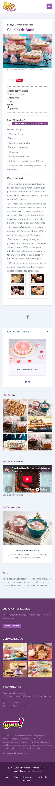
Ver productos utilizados (30, 123)
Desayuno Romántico (27, 550)
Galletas (17, 69)
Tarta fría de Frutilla (27, 369)
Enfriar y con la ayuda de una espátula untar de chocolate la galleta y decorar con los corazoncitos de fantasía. (26, 267)
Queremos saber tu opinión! (14, 693)
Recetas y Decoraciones (24, 777)
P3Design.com (37, 771)
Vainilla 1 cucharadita (20, 143)
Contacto (27, 780)
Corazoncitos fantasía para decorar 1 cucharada (26, 167)
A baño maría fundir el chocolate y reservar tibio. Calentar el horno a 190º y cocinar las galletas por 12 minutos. (26, 231)
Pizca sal (14, 152)
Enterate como (12, 625)
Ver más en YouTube (13, 494)
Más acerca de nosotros (14, 753)
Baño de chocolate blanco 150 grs (26, 161)
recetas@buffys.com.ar (16, 706)
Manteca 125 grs (15, 129)
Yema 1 (13, 138)
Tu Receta (42, 777)
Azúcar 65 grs (16, 133)
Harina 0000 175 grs (19, 147)
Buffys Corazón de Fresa (20, 24)
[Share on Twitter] (13, 80)
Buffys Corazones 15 (19, 156)
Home (7, 777)
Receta (10, 69)
